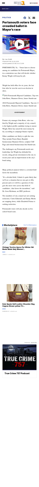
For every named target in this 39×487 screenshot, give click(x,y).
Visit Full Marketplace (30, 225)
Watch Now (33, 3)
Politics (6, 18)
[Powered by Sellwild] (34, 342)
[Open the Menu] (3, 3)
